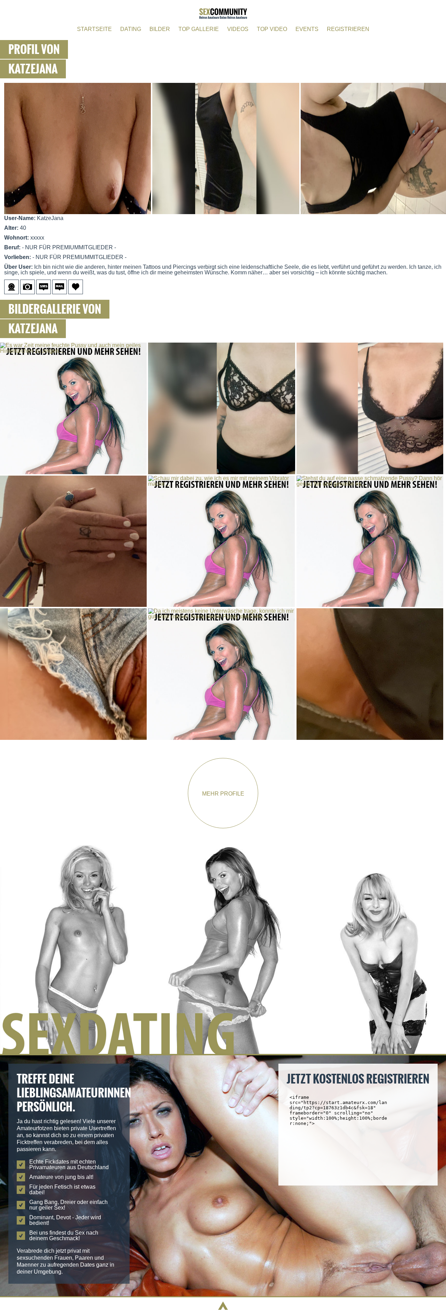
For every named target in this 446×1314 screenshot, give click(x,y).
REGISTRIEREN (348, 29)
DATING (130, 29)
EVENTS (306, 29)
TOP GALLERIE (198, 29)
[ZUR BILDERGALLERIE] (28, 292)
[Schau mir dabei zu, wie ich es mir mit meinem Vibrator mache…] (222, 478)
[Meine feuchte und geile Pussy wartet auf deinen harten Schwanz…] (370, 611)
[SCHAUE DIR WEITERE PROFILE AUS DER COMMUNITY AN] (223, 1052)
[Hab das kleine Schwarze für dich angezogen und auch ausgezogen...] (370, 345)
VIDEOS (237, 29)
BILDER (159, 29)
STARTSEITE (94, 29)
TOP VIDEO (272, 29)
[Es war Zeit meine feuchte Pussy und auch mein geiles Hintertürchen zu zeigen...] (74, 345)
